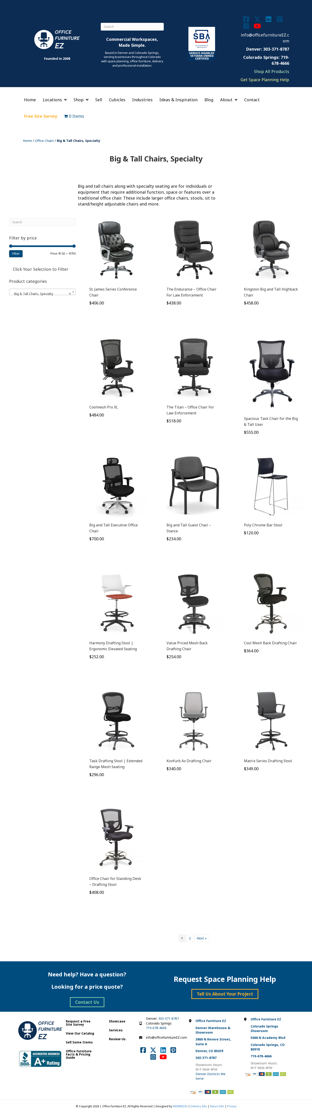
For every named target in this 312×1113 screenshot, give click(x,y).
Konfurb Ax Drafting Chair (189, 760)
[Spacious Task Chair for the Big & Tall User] (271, 373)
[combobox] (42, 292)
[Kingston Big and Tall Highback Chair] (271, 249)
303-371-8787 (168, 1018)
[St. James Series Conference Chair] (116, 249)
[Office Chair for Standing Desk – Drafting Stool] (116, 839)
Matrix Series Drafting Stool (268, 760)
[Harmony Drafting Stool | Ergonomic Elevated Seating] (116, 603)
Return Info (217, 1106)
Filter (16, 253)
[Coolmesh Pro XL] (116, 367)
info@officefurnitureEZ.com (166, 1037)
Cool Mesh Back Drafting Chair (270, 642)
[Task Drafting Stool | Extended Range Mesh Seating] (116, 721)
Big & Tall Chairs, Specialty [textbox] (41, 293)
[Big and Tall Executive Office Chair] (116, 485)
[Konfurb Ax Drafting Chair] (193, 721)
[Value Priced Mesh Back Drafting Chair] (193, 603)
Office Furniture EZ (211, 1021)
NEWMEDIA (180, 1106)
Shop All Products (271, 71)
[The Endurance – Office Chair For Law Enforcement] (193, 249)
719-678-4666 (156, 1028)
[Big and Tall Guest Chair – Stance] (193, 485)
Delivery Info (198, 1106)
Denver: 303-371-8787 (267, 49)
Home (27, 140)
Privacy (231, 1106)
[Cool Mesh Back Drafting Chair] (271, 603)
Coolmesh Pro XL (103, 407)
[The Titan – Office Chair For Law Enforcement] (193, 367)
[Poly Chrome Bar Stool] (271, 485)
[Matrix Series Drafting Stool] (271, 721)
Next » (202, 938)
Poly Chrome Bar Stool (263, 525)
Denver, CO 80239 (209, 1051)
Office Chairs (44, 140)
